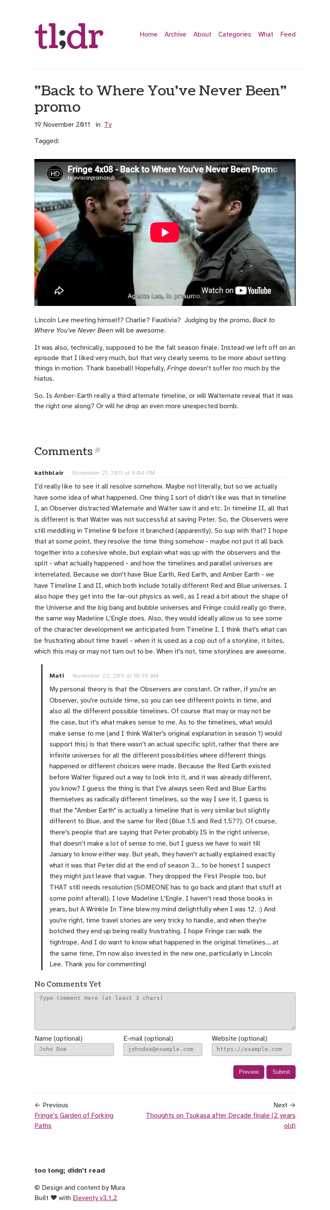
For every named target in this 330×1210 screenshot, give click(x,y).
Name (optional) (58, 1038)
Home (149, 34)
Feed (288, 34)
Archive (175, 34)
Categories (234, 34)
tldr (69, 37)
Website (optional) (239, 1038)
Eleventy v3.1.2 (95, 1198)
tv (108, 124)
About (202, 34)
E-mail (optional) (148, 1038)
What (265, 34)
